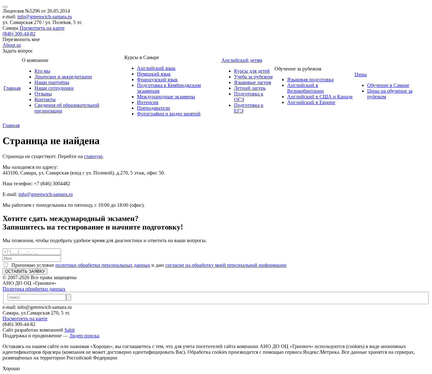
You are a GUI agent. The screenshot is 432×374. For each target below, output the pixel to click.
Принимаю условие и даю (148, 265)
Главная (12, 88)
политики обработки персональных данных (102, 265)
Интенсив (147, 102)
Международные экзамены (166, 96)
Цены (361, 74)
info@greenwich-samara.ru (44, 16)
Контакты (45, 99)
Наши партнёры (51, 82)
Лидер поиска (84, 335)
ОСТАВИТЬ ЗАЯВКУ (25, 271)
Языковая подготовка (310, 79)
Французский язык (157, 79)
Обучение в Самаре (388, 85)
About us (12, 45)
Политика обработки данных (34, 288)
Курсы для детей (252, 71)
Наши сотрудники (54, 88)
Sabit (70, 330)
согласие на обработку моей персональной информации (226, 265)
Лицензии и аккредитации (63, 76)
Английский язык (156, 68)
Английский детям (241, 60)
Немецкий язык (154, 74)
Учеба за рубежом (253, 76)
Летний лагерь (250, 88)
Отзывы (43, 93)
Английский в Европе (311, 102)
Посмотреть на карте (42, 28)
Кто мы (42, 71)
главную (93, 156)
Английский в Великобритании (305, 88)
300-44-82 (19, 33)
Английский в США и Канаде (320, 96)
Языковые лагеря (252, 82)
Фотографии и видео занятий (169, 113)
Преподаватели (153, 108)
